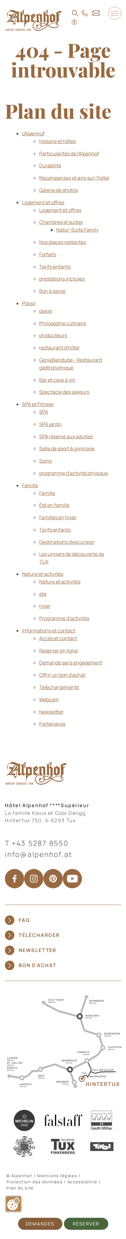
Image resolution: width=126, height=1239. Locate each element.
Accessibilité (82, 1182)
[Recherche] (75, 13)
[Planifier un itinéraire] (63, 1041)
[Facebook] (14, 878)
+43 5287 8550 (40, 843)
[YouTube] (72, 878)
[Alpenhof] (34, 20)
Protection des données (34, 1182)
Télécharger (39, 935)
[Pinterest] (53, 878)
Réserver (86, 1224)
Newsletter (38, 950)
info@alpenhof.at (38, 854)
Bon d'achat (38, 965)
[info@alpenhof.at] (96, 13)
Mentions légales (57, 1175)
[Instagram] (33, 878)
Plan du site (20, 1188)
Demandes (40, 1224)
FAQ (24, 920)
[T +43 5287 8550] (85, 13)
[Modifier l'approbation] (13, 1204)
